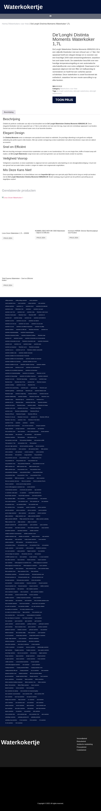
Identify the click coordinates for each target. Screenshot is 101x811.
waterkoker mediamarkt (43, 376)
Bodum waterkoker (29, 679)
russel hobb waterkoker (37, 495)
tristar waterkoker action (10, 431)
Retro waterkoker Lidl (34, 501)
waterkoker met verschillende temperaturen (14, 370)
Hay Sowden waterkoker (27, 618)
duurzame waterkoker (30, 647)
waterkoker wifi (8, 317)
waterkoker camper (9, 399)
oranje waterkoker (45, 527)
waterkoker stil (8, 338)
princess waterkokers (20, 510)
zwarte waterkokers (33, 300)
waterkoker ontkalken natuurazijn (25, 352)
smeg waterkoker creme (23, 469)
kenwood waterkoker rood (10, 586)
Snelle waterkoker (9, 454)
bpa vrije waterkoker (9, 676)
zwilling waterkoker (9, 300)
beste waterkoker (8, 696)
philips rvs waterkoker (32, 521)
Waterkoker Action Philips (35, 408)
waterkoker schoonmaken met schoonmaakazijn (35, 338)
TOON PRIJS (64, 100)
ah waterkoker (19, 711)
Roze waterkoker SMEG (10, 498)
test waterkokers (28, 434)
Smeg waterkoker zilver (36, 457)
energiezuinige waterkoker (21, 635)
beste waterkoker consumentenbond (12, 693)
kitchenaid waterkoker (9, 580)
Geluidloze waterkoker (22, 629)
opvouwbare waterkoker (10, 530)
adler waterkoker (36, 711)
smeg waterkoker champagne (11, 472)
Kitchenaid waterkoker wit (10, 577)
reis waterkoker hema (9, 504)
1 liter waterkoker (18, 722)
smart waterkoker (30, 478)
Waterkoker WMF (32, 314)
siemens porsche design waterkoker (23, 483)
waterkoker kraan (33, 379)
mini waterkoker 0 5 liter (35, 545)
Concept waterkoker (35, 661)
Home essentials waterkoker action (41, 600)
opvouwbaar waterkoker (22, 530)
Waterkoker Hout (31, 384)
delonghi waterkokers (30, 655)
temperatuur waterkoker (10, 437)
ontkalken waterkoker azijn (10, 536)
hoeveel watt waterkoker (25, 603)
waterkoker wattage (18, 317)
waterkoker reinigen (27, 344)
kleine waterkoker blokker (43, 568)
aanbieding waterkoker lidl (23, 717)
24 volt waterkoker (23, 720)
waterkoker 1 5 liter (22, 419)
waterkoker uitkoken (9, 329)
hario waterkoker (38, 618)
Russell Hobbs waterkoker (10, 495)
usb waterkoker (41, 428)
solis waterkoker (18, 451)
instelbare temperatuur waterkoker (24, 597)
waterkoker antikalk (32, 405)
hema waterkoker (20, 615)
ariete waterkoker (39, 702)
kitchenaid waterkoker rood (37, 577)
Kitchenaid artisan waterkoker (23, 580)
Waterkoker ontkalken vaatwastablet (34, 349)
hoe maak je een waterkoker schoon (12, 612)
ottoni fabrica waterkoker (20, 527)
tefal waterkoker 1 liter (22, 443)
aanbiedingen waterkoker (10, 717)
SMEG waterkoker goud (10, 469)
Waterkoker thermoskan (34, 329)
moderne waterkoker (9, 542)
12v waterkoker (42, 720)
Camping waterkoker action (36, 667)
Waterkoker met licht (41, 373)
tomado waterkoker (45, 431)
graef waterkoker (38, 621)
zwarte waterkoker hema (10, 303)
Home (4, 24)
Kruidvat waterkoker (31, 559)
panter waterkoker (33, 524)
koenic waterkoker (43, 565)
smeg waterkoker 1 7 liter (22, 475)
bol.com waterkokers (9, 679)
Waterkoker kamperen (41, 382)
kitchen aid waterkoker (36, 580)
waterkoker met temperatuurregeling (12, 373)
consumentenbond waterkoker (22, 661)
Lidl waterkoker (38, 553)
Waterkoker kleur (8, 382)
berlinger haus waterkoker (10, 699)
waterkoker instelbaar (9, 384)
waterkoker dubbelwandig (10, 396)
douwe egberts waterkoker (43, 650)
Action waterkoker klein (10, 714)
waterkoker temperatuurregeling (11, 332)
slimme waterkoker (40, 478)
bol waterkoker (19, 679)
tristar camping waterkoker (33, 431)
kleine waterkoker (34, 571)
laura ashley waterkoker (10, 559)
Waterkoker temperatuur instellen (12, 335)
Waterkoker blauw (19, 402)
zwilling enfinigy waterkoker (21, 300)
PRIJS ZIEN (8, 238)
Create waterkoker (41, 658)
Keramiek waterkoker (43, 583)
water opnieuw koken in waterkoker (12, 425)
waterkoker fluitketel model (40, 390)
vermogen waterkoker (20, 428)
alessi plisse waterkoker (20, 708)
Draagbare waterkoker (19, 650)
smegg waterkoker (28, 454)
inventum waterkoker (33, 594)
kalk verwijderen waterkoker (32, 588)
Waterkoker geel (29, 390)
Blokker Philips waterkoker (23, 685)
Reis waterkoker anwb (33, 504)
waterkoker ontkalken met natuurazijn (33, 358)
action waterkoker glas (22, 714)
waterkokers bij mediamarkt (41, 306)
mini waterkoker (45, 545)
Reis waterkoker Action (10, 507)
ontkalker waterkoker (34, 530)
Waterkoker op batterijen (34, 347)
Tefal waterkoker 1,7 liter (10, 443)
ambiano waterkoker (9, 705)
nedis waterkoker (18, 539)
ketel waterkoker (8, 583)
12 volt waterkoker (9, 722)
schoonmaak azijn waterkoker (26, 489)
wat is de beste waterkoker (27, 425)
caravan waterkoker (36, 664)
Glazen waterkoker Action (20, 626)
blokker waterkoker (42, 682)
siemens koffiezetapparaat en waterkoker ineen (15, 486)
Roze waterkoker (21, 498)
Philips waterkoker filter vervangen (27, 518)
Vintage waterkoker (9, 428)
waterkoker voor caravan (24, 323)
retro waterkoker (45, 501)
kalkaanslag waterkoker (10, 588)
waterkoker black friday (30, 402)
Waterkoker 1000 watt (44, 417)
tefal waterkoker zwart (32, 437)
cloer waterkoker (25, 664)
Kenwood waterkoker (22, 586)
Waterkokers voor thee (19, 24)
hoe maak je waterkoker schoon (26, 609)
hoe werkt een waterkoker (10, 606)
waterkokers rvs (20, 306)
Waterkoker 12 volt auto (10, 417)
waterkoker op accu (9, 349)
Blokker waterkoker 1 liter (30, 682)
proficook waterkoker (9, 510)
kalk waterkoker (20, 588)
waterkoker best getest (10, 405)
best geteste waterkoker (32, 696)
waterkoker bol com (9, 402)
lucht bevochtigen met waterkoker (12, 553)
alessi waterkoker (8, 708)
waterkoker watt (28, 317)
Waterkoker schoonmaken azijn (28, 341)
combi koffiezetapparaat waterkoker (12, 664)
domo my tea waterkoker (23, 653)
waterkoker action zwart (10, 408)
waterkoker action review (23, 408)
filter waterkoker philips (21, 632)
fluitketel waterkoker (9, 632)
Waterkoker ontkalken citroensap (27, 364)
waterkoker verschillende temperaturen (24, 326)
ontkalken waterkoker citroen (30, 533)
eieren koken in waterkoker (23, 644)
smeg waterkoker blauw (38, 472)
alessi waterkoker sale (41, 705)
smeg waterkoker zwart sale (11, 457)
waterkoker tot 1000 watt (21, 329)
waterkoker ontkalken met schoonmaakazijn (14, 358)
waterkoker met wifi (19, 367)
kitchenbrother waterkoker (24, 574)
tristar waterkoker (21, 431)
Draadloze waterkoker (30, 650)
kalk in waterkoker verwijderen (37, 591)
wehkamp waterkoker (9, 306)
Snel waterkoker (18, 454)
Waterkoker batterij (21, 405)
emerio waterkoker (22, 638)
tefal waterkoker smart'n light (11, 440)
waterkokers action (9, 309)
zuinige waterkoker (32, 303)
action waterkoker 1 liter (34, 714)
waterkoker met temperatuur (28, 373)
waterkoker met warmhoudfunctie (33, 367)
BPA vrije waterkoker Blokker (36, 673)
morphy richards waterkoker (30, 539)
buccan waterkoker (35, 670)
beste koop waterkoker (19, 696)
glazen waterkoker (32, 626)
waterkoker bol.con (30, 399)
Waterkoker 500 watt (9, 414)
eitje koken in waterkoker (34, 641)
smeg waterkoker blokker (25, 472)
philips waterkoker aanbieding (42, 518)
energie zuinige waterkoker (10, 638)
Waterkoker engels (9, 393)
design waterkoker (19, 655)
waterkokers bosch (30, 306)
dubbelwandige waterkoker (43, 647)
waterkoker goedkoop (9, 390)
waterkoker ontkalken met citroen (30, 361)
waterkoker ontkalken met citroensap (12, 361)
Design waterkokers (9, 655)
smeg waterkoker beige (10, 475)
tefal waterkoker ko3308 (39, 440)
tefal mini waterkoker (40, 446)
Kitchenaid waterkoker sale (23, 577)
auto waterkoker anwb (20, 702)
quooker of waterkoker (30, 507)
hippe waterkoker (26, 612)
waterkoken (25, 422)
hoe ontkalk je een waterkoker (11, 609)
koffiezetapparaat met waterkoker (41, 562)
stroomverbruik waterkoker (10, 449)
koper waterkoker (8, 562)
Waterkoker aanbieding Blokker (21, 411)
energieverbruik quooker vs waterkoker (37, 635)
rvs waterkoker (23, 492)
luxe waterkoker (41, 551)
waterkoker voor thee (9, 320)
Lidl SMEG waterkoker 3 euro (11, 556)
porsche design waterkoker (10, 513)
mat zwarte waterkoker (10, 551)
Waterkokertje (23, 7)
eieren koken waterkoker (10, 644)
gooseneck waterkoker (20, 623)
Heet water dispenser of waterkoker (12, 618)
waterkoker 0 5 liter (9, 422)
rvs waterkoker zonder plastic (11, 492)
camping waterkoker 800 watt (11, 670)
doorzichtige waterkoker (10, 653)
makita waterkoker (21, 551)
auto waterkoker (30, 702)
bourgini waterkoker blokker (21, 676)
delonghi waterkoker (81, 91)
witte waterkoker (41, 303)
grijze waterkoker (28, 621)
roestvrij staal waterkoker (32, 498)
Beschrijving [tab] (9, 112)
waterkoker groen (24, 387)
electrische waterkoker (21, 641)
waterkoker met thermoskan (31, 370)
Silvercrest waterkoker (26, 481)
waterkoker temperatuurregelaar (27, 332)
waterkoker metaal (9, 367)
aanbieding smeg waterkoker (11, 720)
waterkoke (32, 422)
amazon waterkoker (20, 705)
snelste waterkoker (40, 451)
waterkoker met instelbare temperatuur (28, 376)
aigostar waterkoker (9, 711)
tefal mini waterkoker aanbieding (26, 446)
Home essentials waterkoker (11, 603)
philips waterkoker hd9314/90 (11, 518)
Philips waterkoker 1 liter (10, 521)
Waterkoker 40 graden (20, 414)
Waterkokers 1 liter (19, 309)
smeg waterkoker (8, 478)
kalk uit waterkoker (24, 591)
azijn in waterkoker (9, 702)
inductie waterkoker (9, 600)
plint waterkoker (32, 513)
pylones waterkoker (42, 507)
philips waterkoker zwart (21, 516)
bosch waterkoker (44, 676)
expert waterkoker (41, 632)
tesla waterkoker (37, 434)
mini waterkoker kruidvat (10, 545)
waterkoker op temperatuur (10, 347)
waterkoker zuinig (30, 312)
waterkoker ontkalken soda (10, 352)
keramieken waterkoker (31, 583)
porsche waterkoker (43, 510)
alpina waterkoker (30, 705)
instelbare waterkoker (9, 597)
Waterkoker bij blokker (42, 402)
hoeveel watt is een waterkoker (38, 603)
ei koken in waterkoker (9, 647)
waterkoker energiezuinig (20, 393)
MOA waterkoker (19, 542)
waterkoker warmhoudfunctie (40, 317)
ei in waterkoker (20, 647)
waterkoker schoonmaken (43, 341)
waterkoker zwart (21, 312)
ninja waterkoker (45, 536)
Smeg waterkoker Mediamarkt (24, 463)
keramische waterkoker (19, 583)
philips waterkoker (21, 521)
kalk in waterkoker (9, 594)
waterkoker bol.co (40, 399)
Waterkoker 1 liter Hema (10, 419)
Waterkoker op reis (23, 347)
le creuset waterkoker (44, 556)
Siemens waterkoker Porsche (39, 481)
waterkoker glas (20, 390)
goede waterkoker (9, 626)
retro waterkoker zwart (23, 501)
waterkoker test (44, 329)
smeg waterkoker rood (32, 460)
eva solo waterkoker (9, 635)
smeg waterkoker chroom (35, 469)
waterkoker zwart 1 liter (10, 312)
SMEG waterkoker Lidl (9, 466)
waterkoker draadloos (22, 396)
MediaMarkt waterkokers (41, 548)
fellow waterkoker (31, 632)
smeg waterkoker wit (9, 460)
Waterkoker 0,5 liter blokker (34, 419)
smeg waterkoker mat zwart (38, 463)
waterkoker (18, 422)
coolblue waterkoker (9, 661)
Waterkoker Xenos (22, 314)
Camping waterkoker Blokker (23, 667)
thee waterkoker (19, 434)
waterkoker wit (42, 314)
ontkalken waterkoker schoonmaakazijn (13, 533)
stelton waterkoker (9, 451)
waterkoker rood (17, 344)
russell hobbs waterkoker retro (35, 492)
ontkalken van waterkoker (24, 536)
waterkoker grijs (34, 387)
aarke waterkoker (45, 714)
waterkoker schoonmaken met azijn (12, 341)
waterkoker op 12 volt (20, 349)
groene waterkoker (18, 621)
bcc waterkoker (31, 699)
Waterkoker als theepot (43, 405)
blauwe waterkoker (35, 685)
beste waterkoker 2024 (27, 693)
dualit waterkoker (8, 650)
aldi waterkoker (30, 708)
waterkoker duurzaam (44, 393)
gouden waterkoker (9, 623)
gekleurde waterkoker (33, 629)
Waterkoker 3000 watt (32, 414)
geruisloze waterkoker (42, 626)
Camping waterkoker (24, 670)
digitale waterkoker (43, 653)
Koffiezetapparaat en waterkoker (30, 565)
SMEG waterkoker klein (22, 466)
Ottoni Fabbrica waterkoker (33, 527)
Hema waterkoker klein (10, 615)
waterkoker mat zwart (9, 379)
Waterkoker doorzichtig (34, 396)
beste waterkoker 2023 (39, 693)
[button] (50, 15)
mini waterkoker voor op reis (31, 542)
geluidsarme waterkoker (10, 629)
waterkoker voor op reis (21, 320)
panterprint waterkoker (23, 524)
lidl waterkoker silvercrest (27, 553)
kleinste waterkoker (9, 568)
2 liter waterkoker (33, 720)
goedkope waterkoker (31, 623)
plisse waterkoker (22, 513)
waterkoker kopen (43, 379)
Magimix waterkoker (31, 551)
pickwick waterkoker (42, 513)
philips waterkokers (9, 516)
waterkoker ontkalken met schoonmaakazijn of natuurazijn (17, 355)
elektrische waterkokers (34, 638)
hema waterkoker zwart (37, 612)
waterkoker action (9, 411)
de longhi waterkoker (64, 91)
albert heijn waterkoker (40, 708)
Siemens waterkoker (9, 483)
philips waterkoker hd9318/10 (34, 516)
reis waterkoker (20, 507)
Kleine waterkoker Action (10, 571)
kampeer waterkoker (33, 586)
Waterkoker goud (43, 387)
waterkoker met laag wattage (11, 376)
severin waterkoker (31, 486)
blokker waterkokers (39, 679)
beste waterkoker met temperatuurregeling (29, 690)
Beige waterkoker (21, 699)
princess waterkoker (32, 510)
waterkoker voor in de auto (10, 323)
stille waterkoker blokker (34, 449)
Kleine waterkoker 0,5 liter (23, 571)
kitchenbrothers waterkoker (10, 574)
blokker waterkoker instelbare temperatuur (13, 682)
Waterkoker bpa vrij (20, 399)
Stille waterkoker (44, 449)
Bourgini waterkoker (34, 676)
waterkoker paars (37, 344)
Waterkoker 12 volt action (23, 417)
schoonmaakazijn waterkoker (11, 489)
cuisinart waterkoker (31, 658)
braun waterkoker (44, 670)
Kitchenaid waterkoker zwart (38, 574)
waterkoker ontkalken (41, 364)
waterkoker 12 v (34, 417)
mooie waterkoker (42, 539)
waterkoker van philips (39, 326)
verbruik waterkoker (31, 428)
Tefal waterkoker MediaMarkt (26, 440)
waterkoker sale (8, 344)
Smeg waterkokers (38, 454)
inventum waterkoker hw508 (21, 594)
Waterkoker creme (45, 396)
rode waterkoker (43, 498)
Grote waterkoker (8, 621)
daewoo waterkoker (20, 658)
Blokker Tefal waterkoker (10, 685)
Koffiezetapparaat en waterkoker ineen (13, 565)
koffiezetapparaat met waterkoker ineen (23, 562)
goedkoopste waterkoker (44, 623)
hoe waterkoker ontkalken (23, 606)
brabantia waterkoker (23, 673)
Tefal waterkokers (21, 437)
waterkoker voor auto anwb (37, 323)
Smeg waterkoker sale (21, 460)
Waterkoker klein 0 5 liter (20, 382)
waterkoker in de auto (21, 384)
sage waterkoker (38, 489)
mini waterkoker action (22, 545)
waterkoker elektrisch (32, 393)
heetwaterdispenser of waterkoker (34, 615)
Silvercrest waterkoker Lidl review (12, 481)
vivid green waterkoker (40, 425)
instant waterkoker (37, 597)
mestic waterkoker (19, 548)
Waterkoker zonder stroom (42, 312)
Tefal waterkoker (33, 443)
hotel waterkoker (28, 600)
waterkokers (28, 309)
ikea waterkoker (19, 600)
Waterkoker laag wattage (22, 379)
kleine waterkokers (19, 568)
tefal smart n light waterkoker (11, 446)
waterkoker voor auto (9, 326)
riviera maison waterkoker (10, 501)
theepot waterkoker (9, 434)
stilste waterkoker (22, 449)
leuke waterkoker (23, 556)
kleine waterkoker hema (31, 568)
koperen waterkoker (42, 559)
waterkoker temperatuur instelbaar (28, 335)
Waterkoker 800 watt (34, 411)
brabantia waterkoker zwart (10, 673)
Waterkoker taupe (41, 335)
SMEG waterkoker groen (34, 466)
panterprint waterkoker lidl (10, 524)
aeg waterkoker (27, 711)
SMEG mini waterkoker (19, 478)
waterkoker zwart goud (38, 309)
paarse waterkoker (44, 524)
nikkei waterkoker (8, 539)
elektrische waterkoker (9, 641)
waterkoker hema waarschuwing (11, 387)
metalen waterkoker (9, 548)
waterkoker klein (31, 382)
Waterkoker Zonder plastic (10, 314)
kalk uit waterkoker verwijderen (11, 591)
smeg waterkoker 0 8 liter (35, 475)
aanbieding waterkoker (35, 717)
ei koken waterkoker (35, 644)
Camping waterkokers (9, 667)
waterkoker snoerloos (18, 338)
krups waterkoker (21, 559)
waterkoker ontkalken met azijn (11, 364)
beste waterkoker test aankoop (11, 690)
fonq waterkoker (44, 629)
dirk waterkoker (33, 653)
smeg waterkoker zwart (24, 457)
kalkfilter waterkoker (44, 586)
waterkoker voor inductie (34, 320)
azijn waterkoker (40, 699)
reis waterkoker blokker (21, 504)
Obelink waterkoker (36, 536)
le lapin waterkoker (33, 556)
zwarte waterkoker (22, 303)
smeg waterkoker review (10, 463)
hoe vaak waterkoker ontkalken (38, 606)
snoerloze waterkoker (29, 451)
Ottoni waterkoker (9, 527)
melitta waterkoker (30, 548)
